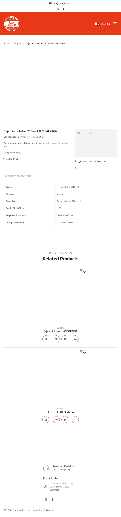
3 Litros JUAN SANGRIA (60, 412)
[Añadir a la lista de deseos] (83, 270)
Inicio (6, 43)
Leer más (56, 338)
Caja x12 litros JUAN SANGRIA (60, 331)
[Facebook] (85, 133)
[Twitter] (78, 133)
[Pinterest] (90, 133)
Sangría (17, 43)
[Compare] (75, 338)
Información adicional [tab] (18, 176)
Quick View (45, 338)
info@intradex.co (61, 3)
